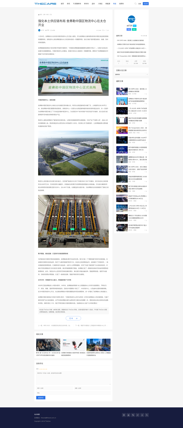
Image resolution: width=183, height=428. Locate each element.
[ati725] (131, 19)
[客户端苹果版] (128, 415)
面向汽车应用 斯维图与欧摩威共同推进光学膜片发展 (131, 52)
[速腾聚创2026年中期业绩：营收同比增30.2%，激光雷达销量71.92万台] (122, 159)
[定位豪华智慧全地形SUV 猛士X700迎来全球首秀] (122, 227)
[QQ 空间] (142, 415)
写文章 (146, 4)
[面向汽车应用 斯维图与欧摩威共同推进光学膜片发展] (122, 120)
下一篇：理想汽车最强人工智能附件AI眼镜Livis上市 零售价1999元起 (92, 325)
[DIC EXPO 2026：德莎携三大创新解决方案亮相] (122, 91)
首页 (62, 3)
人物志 (100, 3)
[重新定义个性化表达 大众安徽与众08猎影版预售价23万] (122, 218)
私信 (134, 29)
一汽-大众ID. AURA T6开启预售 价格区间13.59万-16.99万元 (132, 48)
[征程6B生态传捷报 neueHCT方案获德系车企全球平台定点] (122, 140)
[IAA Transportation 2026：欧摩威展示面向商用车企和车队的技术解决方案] (122, 130)
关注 (129, 29)
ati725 (42, 30)
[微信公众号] (133, 415)
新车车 (86, 3)
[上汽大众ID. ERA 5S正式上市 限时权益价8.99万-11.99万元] (122, 208)
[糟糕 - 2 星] (41, 369)
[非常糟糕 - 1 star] (40, 369)
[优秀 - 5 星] (46, 369)
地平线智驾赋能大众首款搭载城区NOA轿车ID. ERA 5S (137, 148)
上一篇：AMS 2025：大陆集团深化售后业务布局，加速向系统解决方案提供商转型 (55, 325)
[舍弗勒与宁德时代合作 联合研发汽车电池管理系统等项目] (122, 101)
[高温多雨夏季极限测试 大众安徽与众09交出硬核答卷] (122, 179)
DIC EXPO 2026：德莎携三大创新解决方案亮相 (130, 40)
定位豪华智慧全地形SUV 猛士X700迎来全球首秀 (137, 226)
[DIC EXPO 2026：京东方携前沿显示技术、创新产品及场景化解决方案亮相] (122, 169)
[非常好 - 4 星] (45, 369)
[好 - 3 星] (43, 369)
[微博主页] (138, 415)
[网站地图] (147, 415)
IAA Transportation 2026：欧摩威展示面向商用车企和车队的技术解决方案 (132, 56)
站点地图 (37, 414)
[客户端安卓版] (124, 415)
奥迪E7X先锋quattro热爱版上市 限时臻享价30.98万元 (137, 197)
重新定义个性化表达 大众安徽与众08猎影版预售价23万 (137, 216)
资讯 (68, 3)
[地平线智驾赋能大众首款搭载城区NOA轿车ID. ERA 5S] (122, 149)
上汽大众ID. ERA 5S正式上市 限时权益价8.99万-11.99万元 (137, 207)
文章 (44, 14)
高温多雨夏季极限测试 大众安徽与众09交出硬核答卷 (137, 178)
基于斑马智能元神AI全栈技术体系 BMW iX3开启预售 (137, 187)
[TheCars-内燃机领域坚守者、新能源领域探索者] (46, 3)
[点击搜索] (135, 3)
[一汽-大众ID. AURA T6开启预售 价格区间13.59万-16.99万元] (122, 110)
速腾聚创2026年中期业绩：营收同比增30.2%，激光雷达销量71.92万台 (137, 158)
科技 (114, 3)
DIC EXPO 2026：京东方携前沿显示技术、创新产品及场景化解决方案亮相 (137, 168)
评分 (37, 369)
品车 (93, 3)
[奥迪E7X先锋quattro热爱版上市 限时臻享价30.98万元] (122, 198)
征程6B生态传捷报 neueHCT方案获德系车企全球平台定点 (137, 139)
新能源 (108, 3)
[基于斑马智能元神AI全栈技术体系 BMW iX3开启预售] (122, 188)
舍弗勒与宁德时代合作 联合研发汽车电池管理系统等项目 (132, 44)
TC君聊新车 (77, 3)
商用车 (121, 3)
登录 (139, 4)
